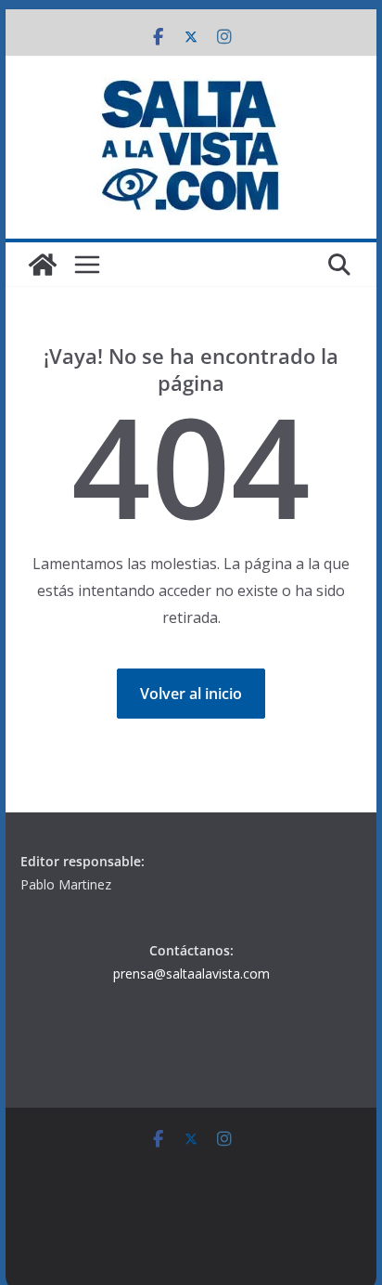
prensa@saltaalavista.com (191, 973)
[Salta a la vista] (42, 264)
